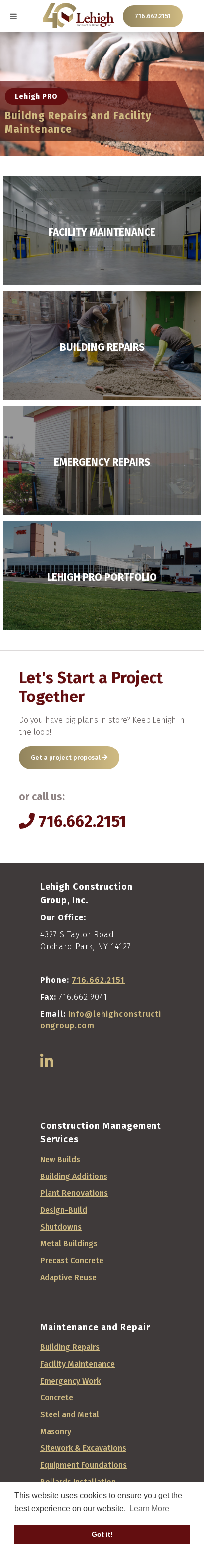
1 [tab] (102, 144)
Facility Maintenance (77, 1364)
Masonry (55, 1431)
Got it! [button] (102, 1534)
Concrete (56, 1397)
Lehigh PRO (36, 96)
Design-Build (63, 1210)
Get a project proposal (66, 757)
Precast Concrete (71, 1260)
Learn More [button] (149, 1508)
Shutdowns (61, 1226)
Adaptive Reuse (68, 1277)
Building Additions (73, 1176)
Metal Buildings (69, 1243)
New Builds (60, 1159)
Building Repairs (70, 1347)
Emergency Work (70, 1381)
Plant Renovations (74, 1193)
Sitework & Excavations (83, 1448)
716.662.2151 (153, 16)
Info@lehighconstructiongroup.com (100, 1019)
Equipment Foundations (83, 1465)
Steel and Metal (69, 1414)
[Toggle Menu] (13, 16)
